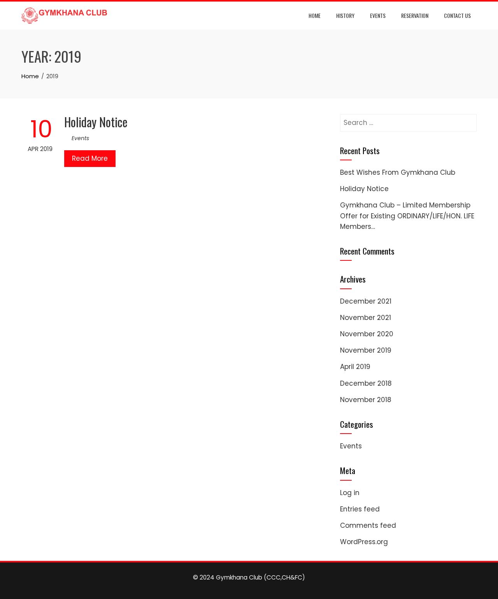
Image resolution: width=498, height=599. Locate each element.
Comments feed (368, 525)
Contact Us (457, 15)
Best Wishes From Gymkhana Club (397, 172)
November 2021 (365, 317)
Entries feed (360, 509)
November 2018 (365, 399)
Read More (90, 158)
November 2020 (366, 334)
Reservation (414, 15)
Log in (349, 492)
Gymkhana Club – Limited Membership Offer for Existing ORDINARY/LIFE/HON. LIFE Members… (407, 215)
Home (315, 15)
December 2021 (365, 301)
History (345, 15)
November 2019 (365, 350)
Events (378, 15)
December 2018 (366, 383)
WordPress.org (364, 541)
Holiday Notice (96, 121)
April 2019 (355, 366)
